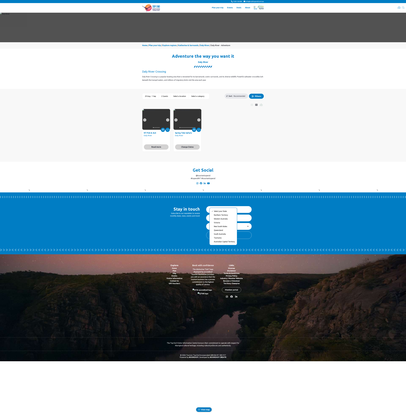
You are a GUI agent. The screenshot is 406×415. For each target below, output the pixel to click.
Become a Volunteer (231, 335)
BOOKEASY (193, 411)
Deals (239, 8)
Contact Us (174, 335)
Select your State (220, 265)
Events (230, 8)
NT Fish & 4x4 (150, 133)
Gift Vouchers (174, 337)
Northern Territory (221, 269)
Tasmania (218, 292)
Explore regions (170, 45)
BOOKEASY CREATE (218, 411)
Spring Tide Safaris (183, 133)
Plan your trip (217, 8)
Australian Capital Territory (224, 295)
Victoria (217, 276)
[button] (150, 96)
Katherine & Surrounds (188, 45)
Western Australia (221, 272)
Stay (174, 327)
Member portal (231, 343)
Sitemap (231, 322)
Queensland (218, 284)
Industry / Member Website (231, 332)
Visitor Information (174, 332)
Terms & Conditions (232, 327)
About (247, 8)
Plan (174, 324)
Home (144, 45)
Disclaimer (231, 324)
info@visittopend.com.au (254, 1)
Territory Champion (232, 337)
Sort (230, 96)
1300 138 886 (237, 1)
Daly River (205, 45)
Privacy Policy (231, 330)
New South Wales (220, 280)
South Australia (220, 288)
